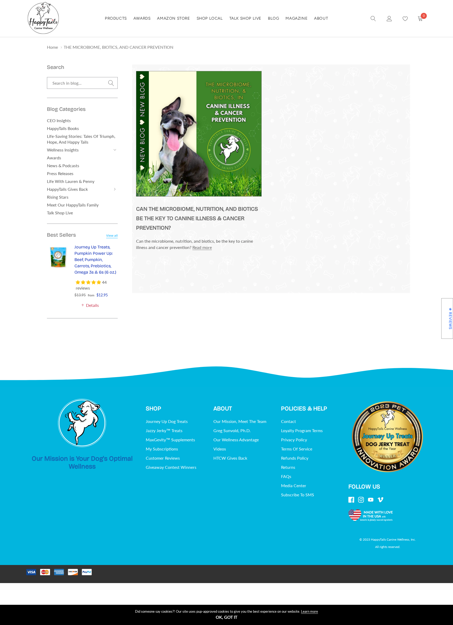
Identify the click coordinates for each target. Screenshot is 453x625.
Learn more (309, 611)
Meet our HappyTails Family (73, 204)
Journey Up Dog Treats (167, 421)
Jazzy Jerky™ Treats (164, 430)
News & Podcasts (63, 165)
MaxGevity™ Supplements (170, 439)
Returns (288, 467)
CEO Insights (59, 120)
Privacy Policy (294, 439)
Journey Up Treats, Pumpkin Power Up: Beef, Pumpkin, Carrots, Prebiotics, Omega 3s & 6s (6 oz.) (95, 259)
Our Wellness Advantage (236, 439)
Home (52, 47)
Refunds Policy (294, 457)
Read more (202, 247)
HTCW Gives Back (230, 457)
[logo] (43, 18)
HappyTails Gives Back (67, 189)
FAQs (286, 476)
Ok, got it (226, 617)
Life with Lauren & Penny (70, 181)
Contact (288, 421)
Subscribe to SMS (297, 494)
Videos (219, 448)
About (321, 18)
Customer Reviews (163, 457)
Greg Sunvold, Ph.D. (232, 430)
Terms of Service (296, 448)
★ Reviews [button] (450, 318)
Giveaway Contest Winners (171, 467)
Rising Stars (57, 196)
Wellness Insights (63, 149)
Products (116, 18)
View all (112, 235)
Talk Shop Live (245, 18)
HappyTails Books (63, 128)
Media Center (293, 485)
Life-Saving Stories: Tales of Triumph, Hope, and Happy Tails (81, 139)
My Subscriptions (162, 448)
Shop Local (210, 18)
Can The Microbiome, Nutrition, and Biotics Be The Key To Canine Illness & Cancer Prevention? (197, 218)
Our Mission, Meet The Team (239, 421)
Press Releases (60, 173)
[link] (373, 18)
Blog (273, 18)
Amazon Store (173, 18)
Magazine (296, 18)
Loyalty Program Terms (302, 430)
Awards (142, 18)
